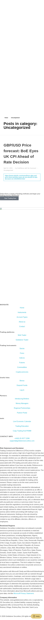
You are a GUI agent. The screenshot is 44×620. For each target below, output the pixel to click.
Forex (22, 353)
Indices (22, 358)
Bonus (22, 381)
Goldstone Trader (22, 340)
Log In (22, 390)
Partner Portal (22, 413)
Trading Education (22, 426)
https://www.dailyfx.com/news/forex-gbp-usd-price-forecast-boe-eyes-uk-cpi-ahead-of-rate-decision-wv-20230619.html (21, 177)
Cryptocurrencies (22, 372)
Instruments (22, 312)
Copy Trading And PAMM (22, 431)
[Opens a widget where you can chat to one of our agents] (36, 616)
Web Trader (22, 335)
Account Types (22, 317)
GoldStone (21, 168)
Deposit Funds (22, 385)
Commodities (22, 367)
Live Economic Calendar (22, 421)
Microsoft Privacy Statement (24, 593)
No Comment (32, 168)
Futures (22, 362)
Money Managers (22, 403)
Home (6, 117)
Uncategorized (8, 170)
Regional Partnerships (22, 408)
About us (22, 322)
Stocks (22, 348)
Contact (22, 326)
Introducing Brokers (22, 399)
